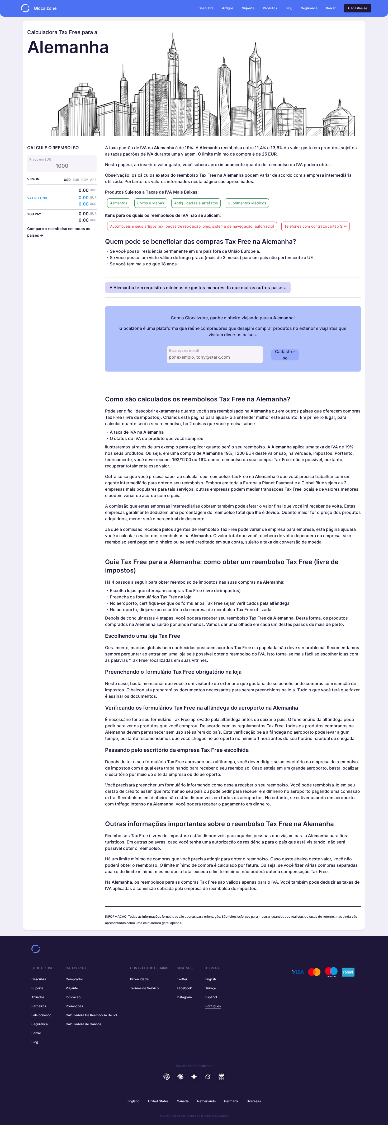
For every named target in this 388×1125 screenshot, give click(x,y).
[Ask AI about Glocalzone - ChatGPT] (166, 1076)
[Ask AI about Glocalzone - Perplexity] (221, 1076)
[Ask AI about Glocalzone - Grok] (207, 1076)
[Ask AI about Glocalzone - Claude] (180, 1076)
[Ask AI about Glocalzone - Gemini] (194, 1076)
